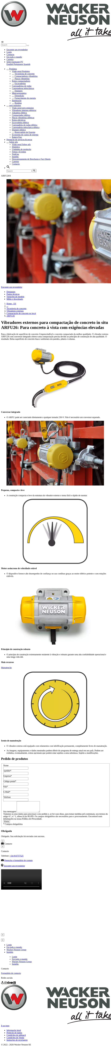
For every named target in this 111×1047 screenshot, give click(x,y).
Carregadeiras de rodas (21, 86)
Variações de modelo (15, 296)
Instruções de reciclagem (16, 1040)
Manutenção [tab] (6, 667)
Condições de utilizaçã (16, 1035)
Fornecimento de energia (25, 98)
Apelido (7, 771)
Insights (15, 157)
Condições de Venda (15, 1037)
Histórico (16, 147)
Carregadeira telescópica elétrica (25, 127)
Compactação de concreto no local (21, 313)
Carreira (9, 59)
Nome (6, 765)
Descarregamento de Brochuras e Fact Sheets (31, 159)
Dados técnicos (12, 294)
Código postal (9, 781)
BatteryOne (17, 137)
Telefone (7, 797)
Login (9, 52)
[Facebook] (8, 983)
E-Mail (6, 792)
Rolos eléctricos (18, 120)
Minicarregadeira (19, 93)
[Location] (2, 983)
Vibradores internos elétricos (24, 110)
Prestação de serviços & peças (19, 139)
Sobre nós (13, 142)
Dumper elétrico (19, 130)
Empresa (7, 776)
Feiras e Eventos (19, 152)
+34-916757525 (16, 856)
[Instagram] (5, 983)
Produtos (13, 69)
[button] (14, 62)
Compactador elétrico (21, 115)
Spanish (27, 64)
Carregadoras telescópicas (23, 88)
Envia (6, 822)
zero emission (15, 105)
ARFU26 (10, 316)
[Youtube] (11, 983)
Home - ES (11, 303)
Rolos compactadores (21, 81)
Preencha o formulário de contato (18, 860)
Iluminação (16, 100)
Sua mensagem (10, 811)
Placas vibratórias (22, 78)
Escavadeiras (20, 83)
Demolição (19, 96)
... (7, 306)
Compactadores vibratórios (26, 76)
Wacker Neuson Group (16, 950)
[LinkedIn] (14, 983)
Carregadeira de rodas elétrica (24, 125)
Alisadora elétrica (19, 113)
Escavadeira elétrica (20, 122)
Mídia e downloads (14, 299)
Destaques (10, 292)
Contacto (10, 54)
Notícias (15, 154)
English (10, 64)
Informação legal (13, 1030)
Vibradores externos (15, 311)
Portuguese (19, 64)
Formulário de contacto (11, 973)
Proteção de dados (14, 1033)
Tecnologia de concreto (25, 74)
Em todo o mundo (14, 57)
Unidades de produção (21, 149)
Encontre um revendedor (17, 49)
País (5, 786)
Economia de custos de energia (25, 135)
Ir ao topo (5, 1026)
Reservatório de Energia (25, 132)
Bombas (18, 103)
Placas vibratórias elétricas (23, 117)
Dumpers (18, 91)
